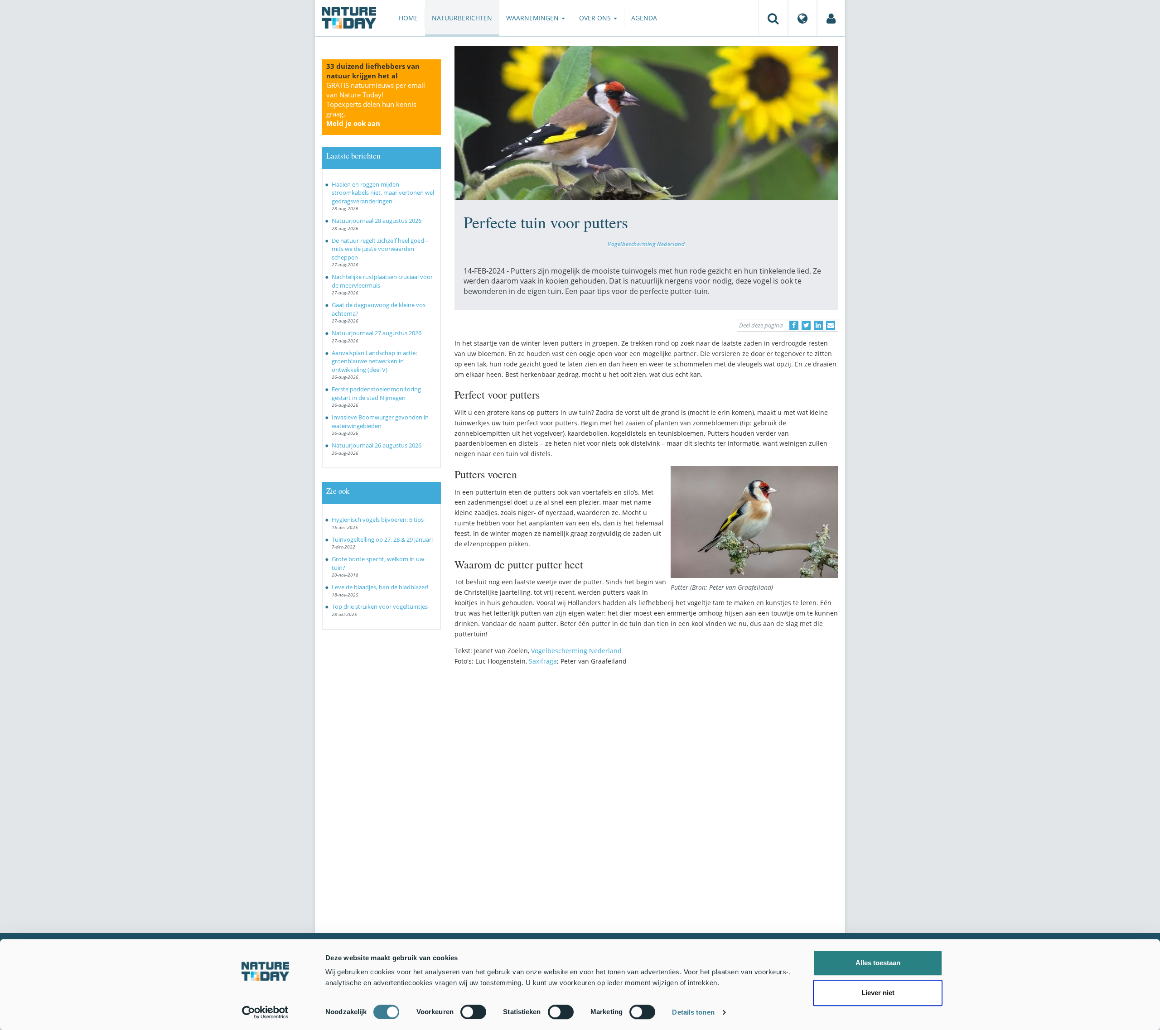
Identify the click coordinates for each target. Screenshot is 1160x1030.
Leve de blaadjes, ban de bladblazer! (380, 587)
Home (408, 18)
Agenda (644, 18)
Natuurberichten (462, 18)
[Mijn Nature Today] (831, 18)
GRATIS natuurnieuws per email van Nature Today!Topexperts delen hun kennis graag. (375, 104)
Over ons (596, 18)
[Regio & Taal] (802, 18)
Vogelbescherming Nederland (646, 243)
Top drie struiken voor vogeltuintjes (380, 606)
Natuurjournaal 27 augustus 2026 (376, 333)
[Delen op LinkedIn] (818, 325)
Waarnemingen (533, 18)
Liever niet (877, 992)
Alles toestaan (878, 963)
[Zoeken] (773, 18)
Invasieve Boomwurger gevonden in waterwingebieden (380, 421)
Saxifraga (543, 661)
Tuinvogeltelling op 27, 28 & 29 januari (382, 539)
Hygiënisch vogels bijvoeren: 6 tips (378, 519)
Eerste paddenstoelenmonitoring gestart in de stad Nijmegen (376, 393)
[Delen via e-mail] (830, 325)
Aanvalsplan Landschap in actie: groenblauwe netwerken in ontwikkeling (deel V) (374, 361)
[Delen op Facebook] (793, 325)
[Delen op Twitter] (806, 325)
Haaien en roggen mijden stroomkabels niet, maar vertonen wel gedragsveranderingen (383, 192)
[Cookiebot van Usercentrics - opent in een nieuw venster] (265, 1012)
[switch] (473, 1012)
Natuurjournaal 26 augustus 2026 (376, 445)
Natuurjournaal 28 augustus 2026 (376, 221)
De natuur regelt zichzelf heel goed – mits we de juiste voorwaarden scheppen (380, 248)
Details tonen (693, 1012)
